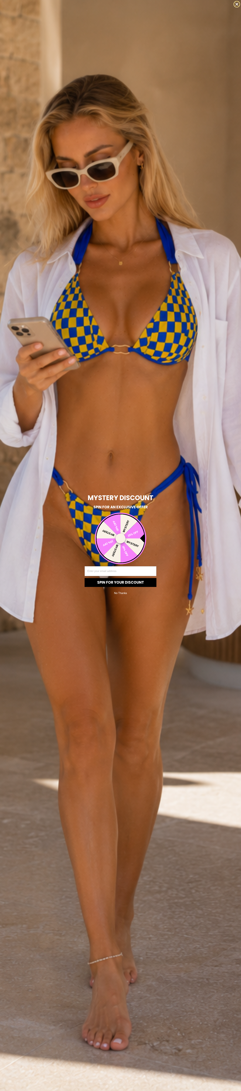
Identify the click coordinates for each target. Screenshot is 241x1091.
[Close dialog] (237, 4)
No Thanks (120, 593)
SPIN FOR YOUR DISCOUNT (120, 582)
